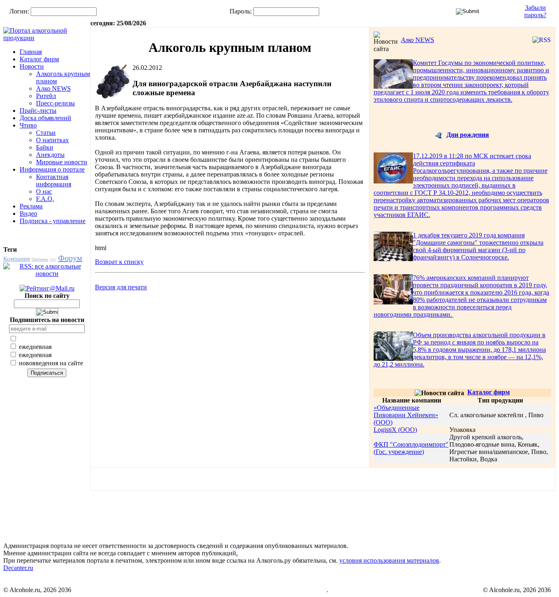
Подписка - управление (53, 220)
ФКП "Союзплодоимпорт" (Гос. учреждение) (411, 448)
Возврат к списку (119, 261)
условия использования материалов (389, 560)
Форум (70, 257)
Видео (28, 213)
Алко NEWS (53, 88)
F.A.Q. (45, 198)
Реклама (31, 206)
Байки (44, 147)
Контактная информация (53, 180)
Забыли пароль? (535, 11)
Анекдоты (50, 154)
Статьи (46, 132)
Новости (32, 66)
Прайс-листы (38, 110)
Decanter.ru (18, 567)
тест (53, 259)
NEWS (417, 39)
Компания (16, 258)
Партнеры (40, 259)
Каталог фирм (39, 59)
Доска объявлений (45, 117)
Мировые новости (61, 162)
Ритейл (46, 95)
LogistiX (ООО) (395, 429)
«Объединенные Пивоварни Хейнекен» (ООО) (406, 415)
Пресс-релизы (55, 103)
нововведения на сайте (50, 363)
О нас (44, 191)
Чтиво (28, 125)
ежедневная (34, 346)
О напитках (52, 139)
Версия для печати (121, 287)
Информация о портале (52, 169)
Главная (31, 51)
